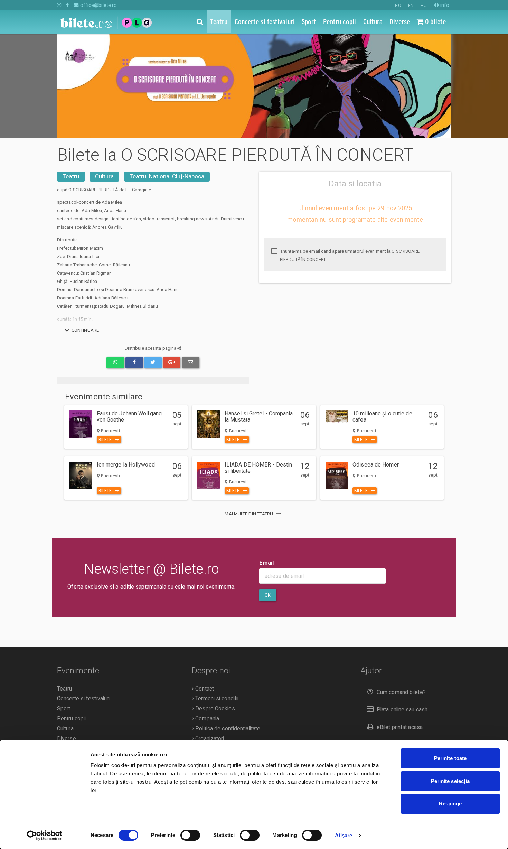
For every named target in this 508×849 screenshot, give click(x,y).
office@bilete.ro (98, 5)
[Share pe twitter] (153, 362)
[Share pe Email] (190, 362)
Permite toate (450, 758)
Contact (204, 689)
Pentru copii (71, 719)
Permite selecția (450, 781)
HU (424, 5)
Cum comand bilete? (401, 692)
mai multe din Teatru (249, 513)
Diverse (66, 739)
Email (266, 562)
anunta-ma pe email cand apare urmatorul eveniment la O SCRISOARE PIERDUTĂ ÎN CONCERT (349, 255)
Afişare (343, 835)
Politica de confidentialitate (227, 729)
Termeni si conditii (216, 698)
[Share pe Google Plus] (171, 362)
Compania (206, 719)
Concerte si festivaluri (83, 698)
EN (411, 5)
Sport (63, 708)
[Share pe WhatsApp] (115, 362)
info (444, 5)
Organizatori (209, 739)
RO (398, 5)
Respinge (450, 803)
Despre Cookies (214, 708)
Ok (268, 595)
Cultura (104, 176)
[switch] (190, 835)
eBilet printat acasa (400, 727)
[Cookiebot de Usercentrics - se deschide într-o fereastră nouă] (45, 835)
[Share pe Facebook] (134, 362)
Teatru (71, 176)
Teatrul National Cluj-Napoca (167, 176)
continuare (85, 330)
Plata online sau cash (402, 710)
